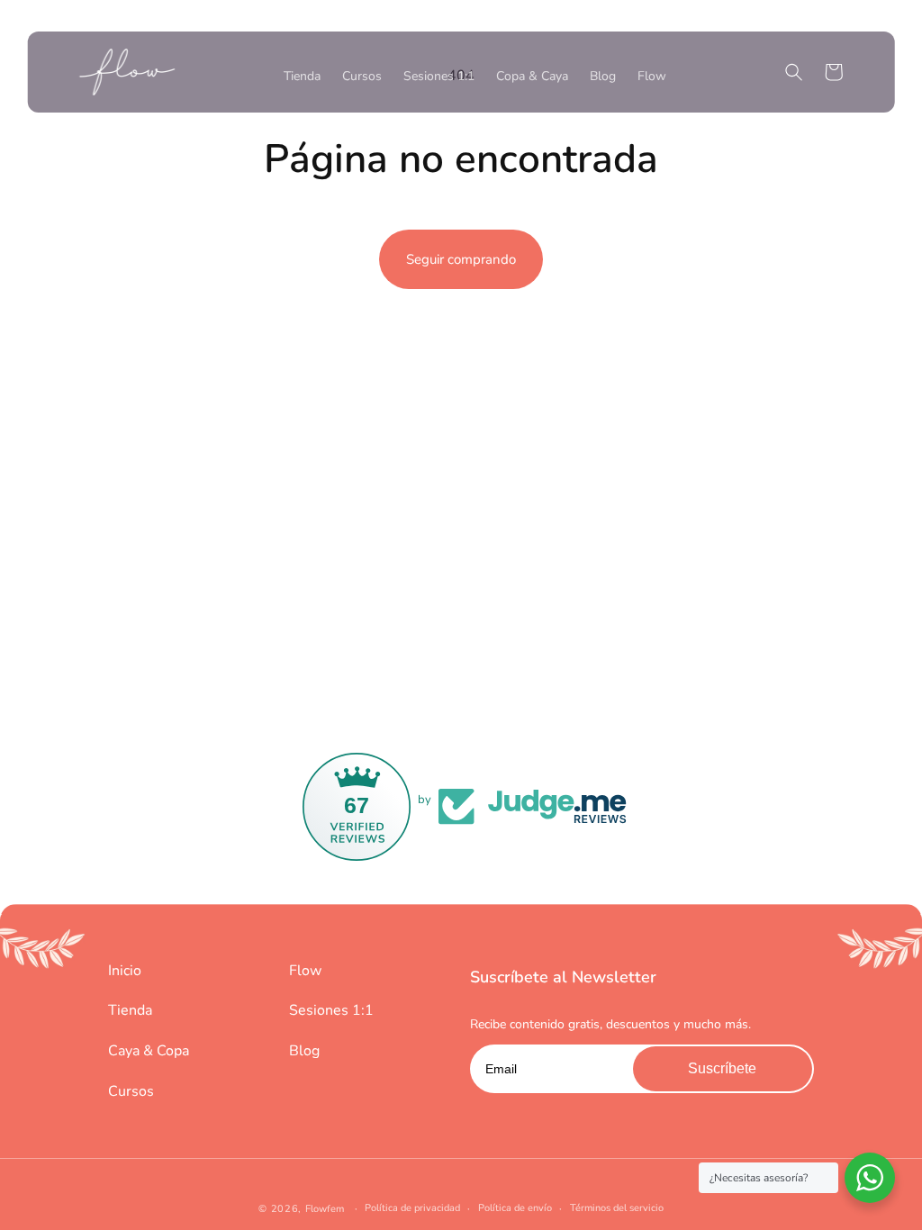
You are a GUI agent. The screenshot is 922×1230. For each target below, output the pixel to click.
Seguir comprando (461, 259)
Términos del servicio (617, 1208)
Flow (305, 971)
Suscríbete (722, 1068)
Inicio (124, 971)
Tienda (130, 1010)
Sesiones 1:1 (331, 1010)
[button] (793, 72)
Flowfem (324, 1209)
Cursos (131, 1091)
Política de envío (515, 1208)
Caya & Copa (148, 1051)
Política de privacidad (412, 1208)
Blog (304, 1051)
